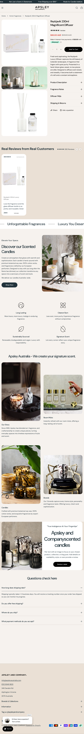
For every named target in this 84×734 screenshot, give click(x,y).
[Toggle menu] (2, 8)
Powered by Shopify (33, 725)
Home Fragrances (15, 16)
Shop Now (9, 285)
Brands (46, 498)
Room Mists (48, 417)
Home (4, 16)
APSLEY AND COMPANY (16, 725)
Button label (62, 564)
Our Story (5, 424)
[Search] (77, 8)
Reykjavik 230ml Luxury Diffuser (11, 198)
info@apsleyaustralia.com (11, 680)
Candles (5, 507)
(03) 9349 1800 (7, 684)
